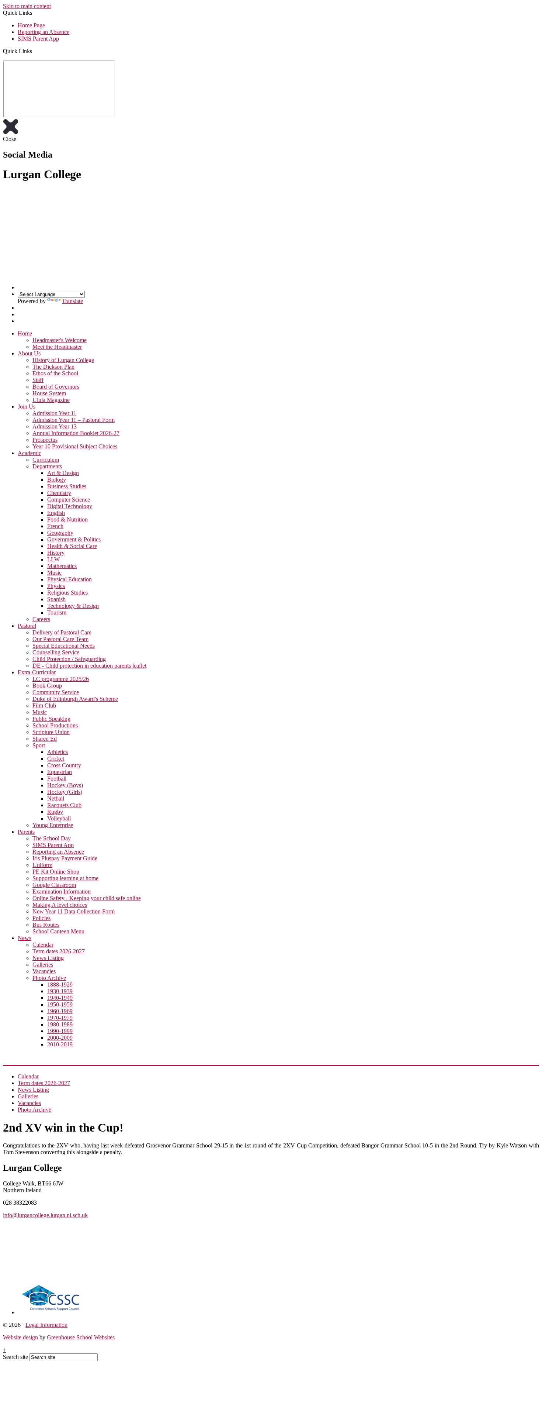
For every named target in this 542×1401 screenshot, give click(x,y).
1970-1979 (60, 1018)
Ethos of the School (55, 373)
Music (54, 572)
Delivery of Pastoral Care (61, 632)
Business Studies (66, 486)
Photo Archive (49, 978)
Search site (15, 1357)
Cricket (55, 758)
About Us (29, 353)
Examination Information (61, 891)
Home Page (31, 25)
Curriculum (45, 460)
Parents (26, 832)
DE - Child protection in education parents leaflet (89, 665)
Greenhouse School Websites (81, 1337)
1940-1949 (60, 998)
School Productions (55, 725)
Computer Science (68, 499)
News (24, 938)
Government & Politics (74, 539)
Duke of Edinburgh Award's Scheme (75, 699)
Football (56, 778)
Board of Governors (55, 386)
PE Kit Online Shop (55, 871)
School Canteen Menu (58, 931)
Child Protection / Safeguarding (69, 659)
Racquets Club (64, 805)
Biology (56, 479)
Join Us (26, 406)
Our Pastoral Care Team (60, 639)
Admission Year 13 (54, 426)
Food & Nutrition (67, 519)
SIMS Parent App (38, 38)
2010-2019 (60, 1044)
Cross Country (64, 765)
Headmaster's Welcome (59, 340)
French (55, 526)
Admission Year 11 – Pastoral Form (73, 420)
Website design (20, 1337)
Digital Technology (69, 506)
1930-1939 (60, 991)
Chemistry (59, 493)
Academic (29, 453)
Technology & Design (73, 606)
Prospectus (45, 440)
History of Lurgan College (63, 360)
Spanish (56, 599)
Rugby (55, 812)
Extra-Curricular (37, 672)
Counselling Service (55, 652)
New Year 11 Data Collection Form (73, 911)
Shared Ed (44, 739)
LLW (53, 559)
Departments (47, 466)
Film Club (44, 705)
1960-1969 (60, 1011)
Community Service (55, 692)
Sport (38, 745)
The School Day (51, 838)
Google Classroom (54, 885)
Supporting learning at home (65, 878)
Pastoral (27, 626)
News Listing (48, 958)
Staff (38, 380)
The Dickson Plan (53, 367)
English (56, 513)
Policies (41, 918)
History (56, 553)
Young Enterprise (52, 825)
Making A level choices (59, 905)
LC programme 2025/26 (60, 679)
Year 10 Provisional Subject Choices (74, 446)
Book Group (47, 685)
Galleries (42, 964)
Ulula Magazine (51, 400)
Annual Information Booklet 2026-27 (75, 433)
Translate (72, 301)
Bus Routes (45, 925)
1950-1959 (60, 1004)
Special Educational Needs (63, 646)
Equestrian (59, 772)
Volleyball (59, 818)
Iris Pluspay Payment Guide (64, 858)
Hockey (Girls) (64, 792)
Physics (56, 586)
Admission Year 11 (54, 413)
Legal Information (46, 1325)
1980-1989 (60, 1024)
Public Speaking (51, 719)
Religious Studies (67, 592)
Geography (60, 533)
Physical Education (69, 579)
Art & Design (63, 473)
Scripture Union (51, 732)
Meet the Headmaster (57, 347)
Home (25, 333)
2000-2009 (60, 1038)
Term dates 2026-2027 (58, 951)
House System (49, 393)
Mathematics (62, 566)
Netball (55, 798)
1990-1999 (60, 1031)
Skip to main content (27, 6)
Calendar (42, 945)
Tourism (56, 612)
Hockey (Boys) (65, 785)
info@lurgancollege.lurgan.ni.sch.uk (45, 1215)
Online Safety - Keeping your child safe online (86, 898)
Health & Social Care (72, 546)
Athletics (57, 752)
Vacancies (44, 971)
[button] (35, 51)
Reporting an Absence (43, 32)
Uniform (42, 865)
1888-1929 (60, 984)
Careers (41, 619)
